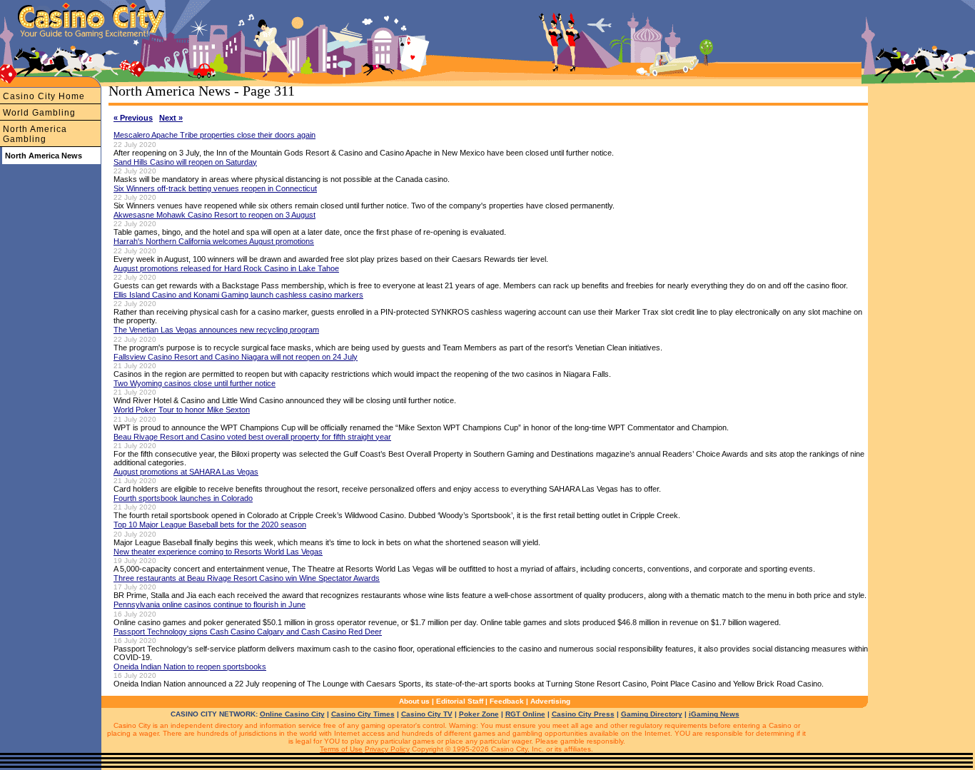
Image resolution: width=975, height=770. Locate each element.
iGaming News (714, 714)
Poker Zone (479, 714)
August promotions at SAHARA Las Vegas (185, 471)
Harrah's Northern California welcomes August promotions (213, 241)
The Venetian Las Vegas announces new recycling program (216, 329)
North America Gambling (35, 134)
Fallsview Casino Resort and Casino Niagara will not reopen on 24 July (235, 357)
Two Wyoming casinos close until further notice (194, 383)
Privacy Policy (387, 749)
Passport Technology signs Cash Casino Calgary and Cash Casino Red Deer (247, 631)
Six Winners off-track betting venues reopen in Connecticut (215, 188)
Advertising (550, 701)
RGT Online (525, 714)
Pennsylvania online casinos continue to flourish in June (209, 604)
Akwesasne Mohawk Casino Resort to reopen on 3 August (214, 215)
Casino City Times (363, 714)
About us (414, 701)
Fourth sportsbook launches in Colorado (183, 498)
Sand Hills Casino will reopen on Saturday (185, 162)
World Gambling (39, 113)
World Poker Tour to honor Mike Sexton (181, 409)
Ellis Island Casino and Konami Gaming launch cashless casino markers (238, 294)
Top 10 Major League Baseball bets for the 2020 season (209, 524)
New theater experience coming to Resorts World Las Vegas (218, 551)
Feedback (507, 701)
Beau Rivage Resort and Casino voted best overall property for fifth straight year (252, 436)
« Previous (133, 117)
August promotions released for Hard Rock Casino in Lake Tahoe (226, 268)
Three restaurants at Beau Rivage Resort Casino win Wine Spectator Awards (246, 578)
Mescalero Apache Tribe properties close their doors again (214, 135)
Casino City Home (44, 96)
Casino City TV (427, 714)
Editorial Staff (459, 701)
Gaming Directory (651, 714)
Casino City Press (583, 714)
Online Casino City (292, 714)
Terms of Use (341, 749)
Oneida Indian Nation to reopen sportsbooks (189, 666)
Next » (171, 117)
